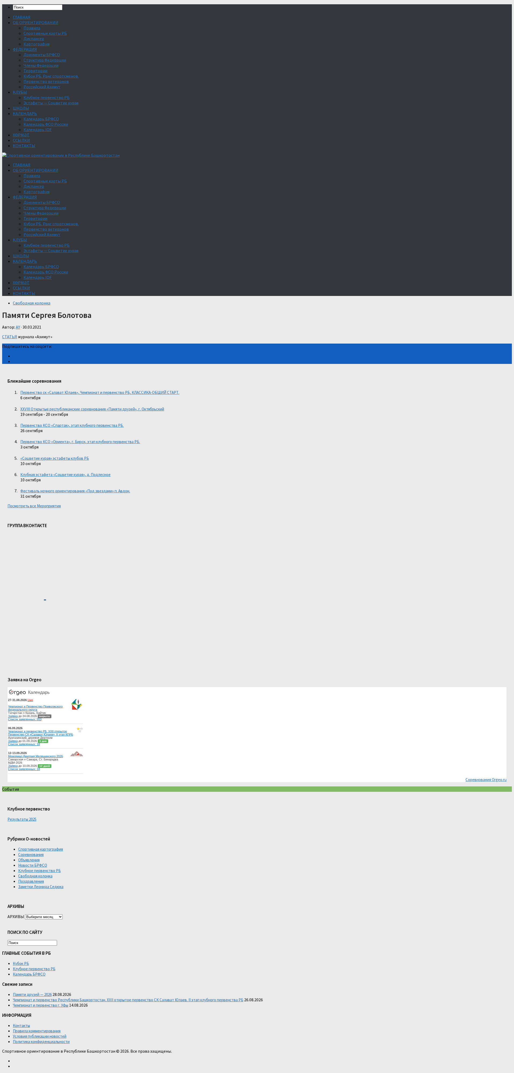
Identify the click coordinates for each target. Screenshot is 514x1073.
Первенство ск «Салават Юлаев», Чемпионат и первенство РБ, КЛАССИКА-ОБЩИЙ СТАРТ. (99, 392)
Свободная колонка (31, 303)
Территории (35, 70)
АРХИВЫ (15, 916)
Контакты (21, 1025)
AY (18, 327)
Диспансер (34, 38)
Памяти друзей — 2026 (32, 994)
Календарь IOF (38, 129)
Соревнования (31, 854)
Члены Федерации (41, 65)
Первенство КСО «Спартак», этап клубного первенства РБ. (72, 425)
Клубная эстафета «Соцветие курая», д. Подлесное (65, 474)
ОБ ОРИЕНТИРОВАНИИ (35, 22)
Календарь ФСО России (46, 124)
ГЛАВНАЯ (22, 17)
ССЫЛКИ (21, 140)
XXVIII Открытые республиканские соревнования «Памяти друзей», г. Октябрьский (92, 409)
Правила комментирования (37, 1030)
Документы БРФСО (42, 54)
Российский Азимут (42, 86)
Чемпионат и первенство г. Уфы (40, 1005)
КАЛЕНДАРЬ (25, 113)
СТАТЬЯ (9, 336)
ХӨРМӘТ (21, 135)
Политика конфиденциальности (41, 1041)
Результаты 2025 (21, 819)
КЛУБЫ (20, 92)
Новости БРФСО (32, 865)
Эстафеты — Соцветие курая (51, 102)
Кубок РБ (21, 963)
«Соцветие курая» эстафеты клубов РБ (54, 458)
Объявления (29, 859)
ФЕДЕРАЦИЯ (25, 49)
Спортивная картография (40, 849)
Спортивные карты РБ (45, 33)
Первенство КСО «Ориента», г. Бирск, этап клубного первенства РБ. (80, 441)
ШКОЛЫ (21, 108)
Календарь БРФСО (41, 118)
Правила (32, 28)
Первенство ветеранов (46, 81)
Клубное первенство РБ (47, 97)
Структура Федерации (45, 60)
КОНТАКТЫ (24, 145)
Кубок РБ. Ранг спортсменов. (51, 76)
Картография (37, 44)
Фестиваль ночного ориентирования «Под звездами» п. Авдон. (75, 490)
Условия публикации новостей (39, 1036)
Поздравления (31, 881)
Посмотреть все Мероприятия (34, 505)
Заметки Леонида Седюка (40, 886)
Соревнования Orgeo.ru (486, 779)
